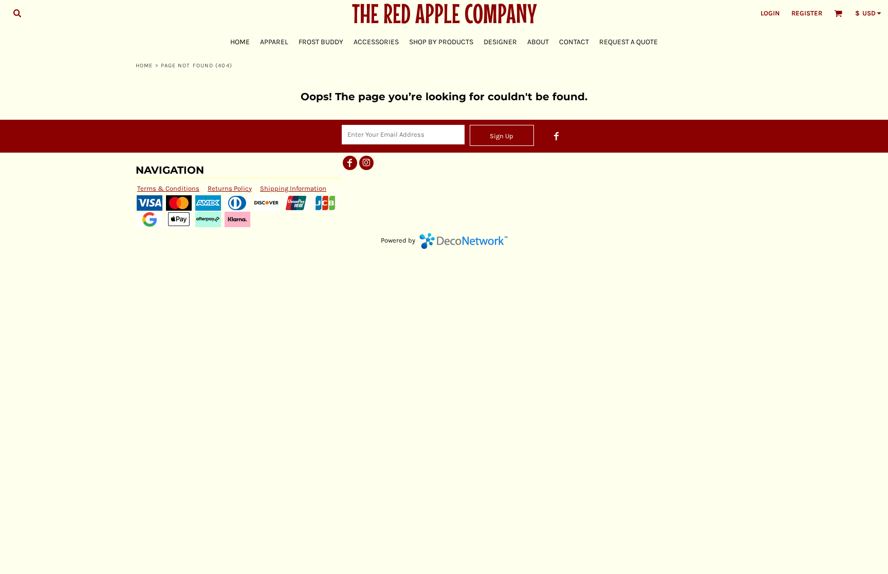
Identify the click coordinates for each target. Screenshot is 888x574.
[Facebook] (556, 136)
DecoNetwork (463, 241)
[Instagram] (366, 163)
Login (770, 13)
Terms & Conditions (168, 188)
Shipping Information (293, 188)
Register (806, 13)
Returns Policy (230, 188)
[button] (17, 13)
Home (144, 65)
